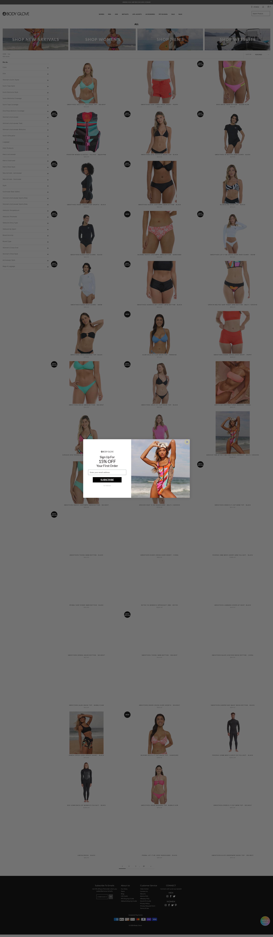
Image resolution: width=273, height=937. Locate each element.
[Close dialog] (187, 442)
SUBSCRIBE (107, 479)
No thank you (107, 485)
